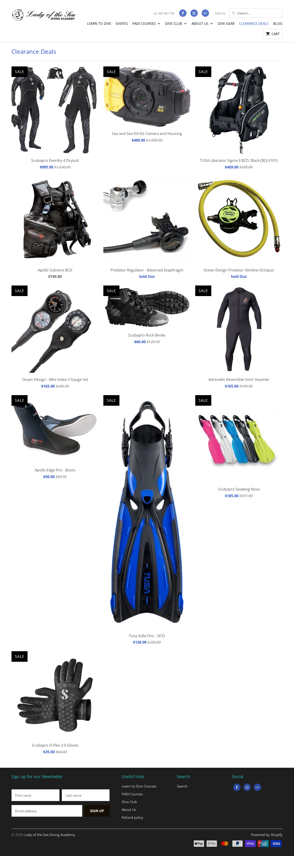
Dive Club (174, 23)
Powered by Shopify (267, 834)
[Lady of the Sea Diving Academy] (43, 12)
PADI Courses (144, 23)
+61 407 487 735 (163, 13)
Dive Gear (226, 23)
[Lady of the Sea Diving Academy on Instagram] (194, 13)
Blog (278, 23)
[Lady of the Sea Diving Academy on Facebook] (183, 13)
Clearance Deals (254, 23)
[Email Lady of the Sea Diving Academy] (205, 13)
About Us (200, 23)
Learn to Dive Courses (139, 786)
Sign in (220, 13)
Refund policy (132, 817)
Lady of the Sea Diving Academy (49, 834)
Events (122, 23)
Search (182, 786)
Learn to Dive (99, 23)
